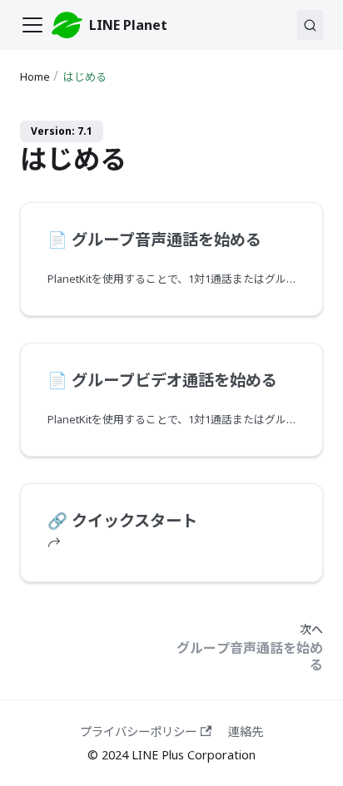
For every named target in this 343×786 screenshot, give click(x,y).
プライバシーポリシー (138, 731)
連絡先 (245, 731)
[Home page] (36, 77)
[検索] (310, 25)
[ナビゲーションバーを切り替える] (32, 24)
